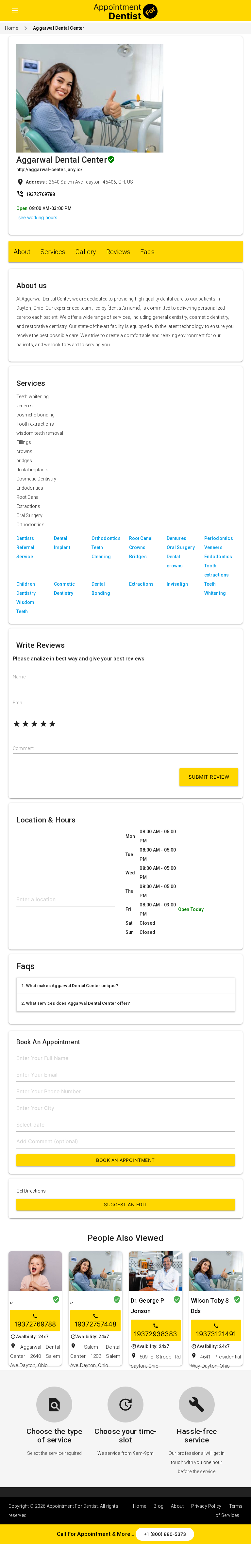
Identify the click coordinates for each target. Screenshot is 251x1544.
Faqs (147, 252)
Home (11, 28)
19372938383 (155, 1330)
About (22, 252)
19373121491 (216, 1330)
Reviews (118, 252)
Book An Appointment (125, 1160)
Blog (158, 1506)
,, (11, 1300)
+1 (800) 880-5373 (165, 1534)
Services (53, 252)
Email (19, 702)
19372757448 (95, 1320)
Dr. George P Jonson (147, 1305)
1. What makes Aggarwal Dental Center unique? (70, 985)
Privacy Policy (206, 1506)
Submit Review (209, 777)
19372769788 (35, 1320)
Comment (23, 748)
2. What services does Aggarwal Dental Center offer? (75, 1003)
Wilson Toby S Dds (210, 1305)
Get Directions (31, 1191)
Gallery (85, 252)
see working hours (37, 217)
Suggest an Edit (125, 1204)
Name (19, 676)
